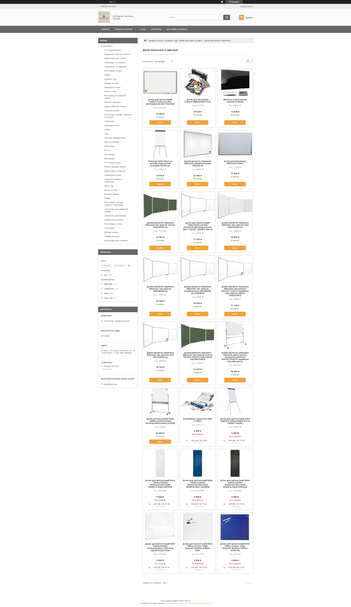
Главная (105, 29)
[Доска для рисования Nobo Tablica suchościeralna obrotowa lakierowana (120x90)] (160, 401)
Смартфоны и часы (112, 175)
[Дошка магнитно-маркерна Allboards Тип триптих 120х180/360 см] (160, 269)
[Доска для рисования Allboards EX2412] (235, 144)
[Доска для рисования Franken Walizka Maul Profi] (197, 82)
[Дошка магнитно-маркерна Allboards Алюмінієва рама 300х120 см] (197, 144)
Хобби (107, 130)
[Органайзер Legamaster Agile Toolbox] (197, 401)
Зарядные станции (112, 87)
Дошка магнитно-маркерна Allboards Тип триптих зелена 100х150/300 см (160, 225)
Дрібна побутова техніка (115, 58)
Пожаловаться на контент (175, 603)
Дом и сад (108, 186)
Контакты (156, 29)
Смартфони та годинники (115, 67)
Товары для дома (112, 236)
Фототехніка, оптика (113, 71)
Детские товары (111, 232)
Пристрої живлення (112, 102)
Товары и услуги (123, 29)
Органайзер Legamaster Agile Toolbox (197, 420)
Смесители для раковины (115, 216)
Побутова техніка (111, 111)
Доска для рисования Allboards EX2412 (235, 162)
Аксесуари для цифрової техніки (115, 97)
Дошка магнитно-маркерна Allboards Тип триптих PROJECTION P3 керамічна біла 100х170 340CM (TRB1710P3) (235, 291)
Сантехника (109, 228)
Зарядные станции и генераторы (113, 180)
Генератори (109, 121)
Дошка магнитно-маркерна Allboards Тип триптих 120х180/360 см (160, 289)
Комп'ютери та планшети (115, 63)
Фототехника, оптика (113, 224)
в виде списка (251, 61)
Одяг (106, 134)
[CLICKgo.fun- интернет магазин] (104, 22)
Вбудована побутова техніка (116, 54)
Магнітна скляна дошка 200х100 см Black (235, 100)
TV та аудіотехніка (112, 50)
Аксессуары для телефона (116, 240)
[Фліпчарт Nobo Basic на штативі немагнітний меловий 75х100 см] (160, 144)
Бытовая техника (111, 194)
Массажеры (109, 159)
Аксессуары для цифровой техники (116, 210)
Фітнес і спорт (110, 91)
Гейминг (107, 198)
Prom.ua (187, 601)
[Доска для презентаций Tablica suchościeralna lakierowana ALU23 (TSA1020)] (160, 82)
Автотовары (109, 154)
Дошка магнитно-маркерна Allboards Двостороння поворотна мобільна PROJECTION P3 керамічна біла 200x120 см (235, 357)
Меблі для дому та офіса (190, 40)
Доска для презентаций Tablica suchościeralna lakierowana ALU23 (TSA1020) (160, 101)
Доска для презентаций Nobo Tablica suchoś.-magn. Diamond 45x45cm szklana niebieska (235, 547)
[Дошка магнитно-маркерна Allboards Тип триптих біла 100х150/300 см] (235, 205)
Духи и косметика (111, 142)
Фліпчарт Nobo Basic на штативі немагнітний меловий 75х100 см (160, 163)
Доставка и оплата (177, 29)
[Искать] (226, 17)
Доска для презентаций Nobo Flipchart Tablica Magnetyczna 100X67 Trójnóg (235, 421)
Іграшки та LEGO (111, 83)
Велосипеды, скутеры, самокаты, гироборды (113, 203)
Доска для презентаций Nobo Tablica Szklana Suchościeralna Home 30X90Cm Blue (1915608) (198, 483)
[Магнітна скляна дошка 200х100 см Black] (235, 82)
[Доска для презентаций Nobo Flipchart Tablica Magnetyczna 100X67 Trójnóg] (235, 401)
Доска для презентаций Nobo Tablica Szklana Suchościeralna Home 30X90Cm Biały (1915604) (160, 483)
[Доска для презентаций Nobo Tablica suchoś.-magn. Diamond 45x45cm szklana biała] (197, 526)
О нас (143, 29)
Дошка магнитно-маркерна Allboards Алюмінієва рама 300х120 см (197, 163)
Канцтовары (109, 146)
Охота (107, 150)
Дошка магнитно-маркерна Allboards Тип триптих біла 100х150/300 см (235, 225)
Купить (160, 122)
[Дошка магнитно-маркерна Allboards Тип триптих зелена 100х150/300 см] (160, 205)
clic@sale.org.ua (110, 384)
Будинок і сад (171, 40)
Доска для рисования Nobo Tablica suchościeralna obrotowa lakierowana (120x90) (160, 421)
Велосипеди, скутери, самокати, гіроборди (118, 116)
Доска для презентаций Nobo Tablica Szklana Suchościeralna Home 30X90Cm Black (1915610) (235, 483)
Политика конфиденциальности (199, 603)
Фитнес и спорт (111, 190)
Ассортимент (107, 46)
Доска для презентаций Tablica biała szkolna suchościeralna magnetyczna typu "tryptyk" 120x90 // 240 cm (198, 226)
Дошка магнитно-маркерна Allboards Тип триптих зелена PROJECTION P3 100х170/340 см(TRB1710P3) (198, 356)
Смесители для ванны (113, 220)
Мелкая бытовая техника (115, 167)
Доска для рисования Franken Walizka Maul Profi (198, 100)
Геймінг (107, 75)
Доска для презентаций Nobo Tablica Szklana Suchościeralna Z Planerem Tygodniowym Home (160, 547)
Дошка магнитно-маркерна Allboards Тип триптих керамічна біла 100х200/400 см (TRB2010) (197, 290)
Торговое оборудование (114, 138)
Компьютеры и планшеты (115, 171)
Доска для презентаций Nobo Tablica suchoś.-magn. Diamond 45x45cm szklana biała (198, 547)
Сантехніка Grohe (111, 125)
